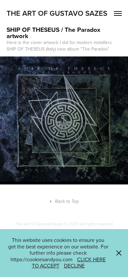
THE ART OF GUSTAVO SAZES (57, 13)
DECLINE (74, 265)
